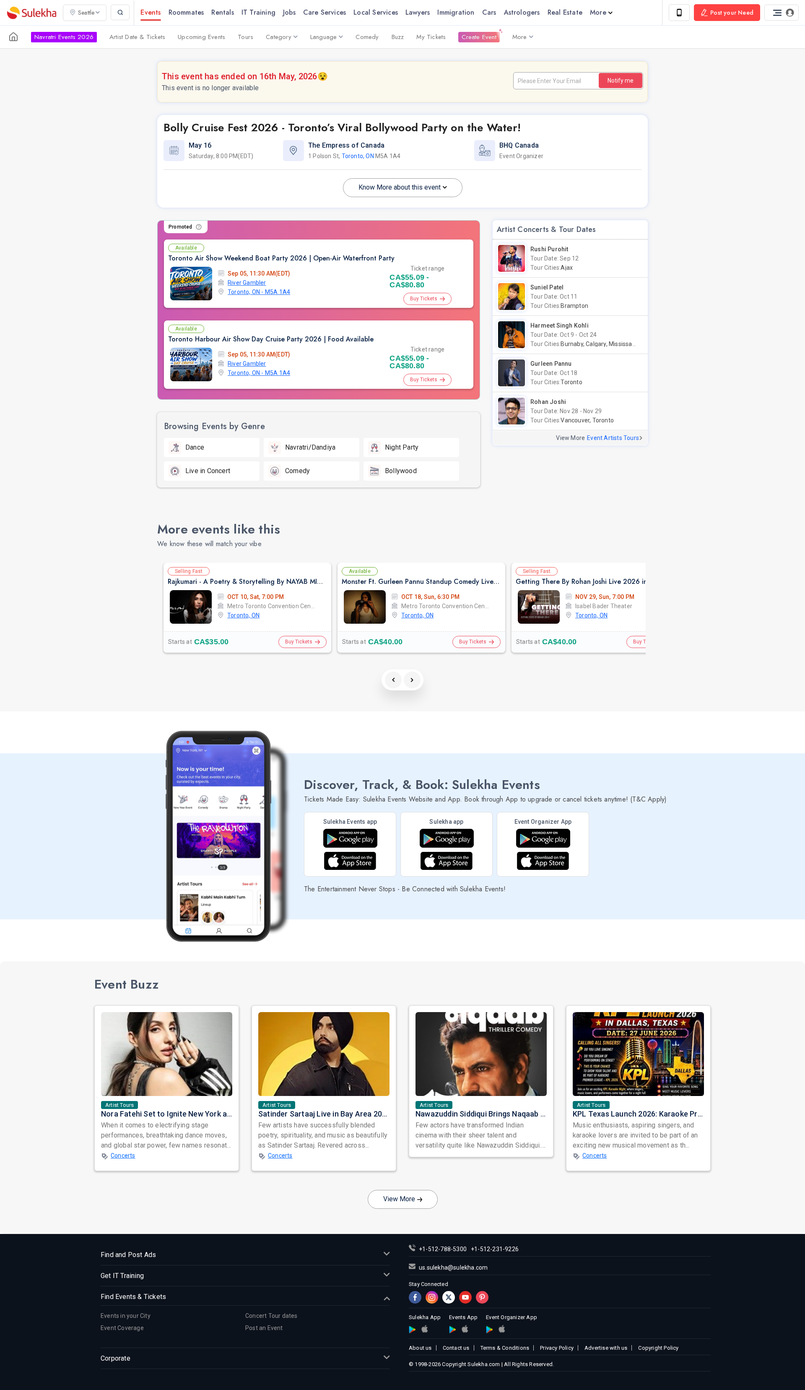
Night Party (401, 447)
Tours (245, 37)
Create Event (479, 37)
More (598, 12)
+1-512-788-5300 (443, 1249)
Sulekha (31, 12)
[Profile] (781, 13)
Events (150, 12)
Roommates (186, 12)
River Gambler (247, 282)
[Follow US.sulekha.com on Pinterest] (482, 1297)
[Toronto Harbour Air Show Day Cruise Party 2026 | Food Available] (191, 364)
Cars (489, 12)
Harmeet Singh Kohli (559, 325)
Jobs (289, 12)
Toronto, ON (358, 156)
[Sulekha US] (13, 37)
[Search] (120, 12)
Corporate (115, 1358)
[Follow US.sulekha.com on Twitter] (448, 1297)
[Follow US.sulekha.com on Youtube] (465, 1297)
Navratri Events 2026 (63, 37)
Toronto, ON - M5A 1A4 (259, 292)
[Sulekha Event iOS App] (350, 861)
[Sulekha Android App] (447, 838)
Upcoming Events (201, 37)
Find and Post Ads (128, 1255)
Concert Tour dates (271, 1315)
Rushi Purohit (549, 249)
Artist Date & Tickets (137, 37)
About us (420, 1348)
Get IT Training (122, 1276)
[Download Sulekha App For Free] (679, 12)
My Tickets (431, 37)
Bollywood (401, 471)
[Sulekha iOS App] (447, 861)
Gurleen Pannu (551, 363)
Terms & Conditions (505, 1348)
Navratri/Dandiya (310, 447)
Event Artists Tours (613, 438)
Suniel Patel (547, 287)
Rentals (222, 12)
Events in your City (126, 1315)
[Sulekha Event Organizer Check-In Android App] (543, 838)
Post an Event (264, 1328)
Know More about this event (399, 187)
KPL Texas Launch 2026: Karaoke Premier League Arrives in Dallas (687, 1113)
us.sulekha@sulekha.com (453, 1267)
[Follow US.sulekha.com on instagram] (431, 1297)
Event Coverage (122, 1328)
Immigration (455, 12)
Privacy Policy (557, 1348)
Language (323, 37)
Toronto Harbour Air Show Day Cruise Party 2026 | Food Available (271, 339)
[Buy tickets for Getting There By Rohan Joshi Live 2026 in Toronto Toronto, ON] (539, 607)
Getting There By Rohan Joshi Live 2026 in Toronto (595, 581)
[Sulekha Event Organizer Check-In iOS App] (501, 1328)
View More (399, 1199)
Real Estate (565, 12)
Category (278, 37)
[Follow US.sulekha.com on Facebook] (415, 1297)
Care (324, 12)
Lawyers (417, 12)
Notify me (621, 80)
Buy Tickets (423, 299)
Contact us (456, 1348)
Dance (194, 447)
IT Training (258, 12)
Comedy (367, 37)
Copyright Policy (658, 1348)
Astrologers (522, 12)
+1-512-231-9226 (495, 1249)
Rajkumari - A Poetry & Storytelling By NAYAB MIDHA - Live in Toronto (276, 581)
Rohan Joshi (548, 401)
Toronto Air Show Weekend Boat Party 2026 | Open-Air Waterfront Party (281, 258)
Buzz (398, 37)
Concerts (123, 1156)
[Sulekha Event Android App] (350, 838)
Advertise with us (605, 1348)
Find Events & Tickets (133, 1297)
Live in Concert (207, 471)
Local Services (375, 12)
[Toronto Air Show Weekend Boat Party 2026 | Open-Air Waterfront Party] (191, 283)
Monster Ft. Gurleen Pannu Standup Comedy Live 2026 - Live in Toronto (453, 581)
